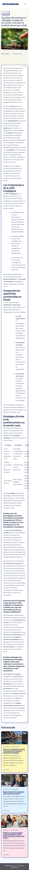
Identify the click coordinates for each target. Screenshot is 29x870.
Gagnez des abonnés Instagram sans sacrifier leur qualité (13, 792)
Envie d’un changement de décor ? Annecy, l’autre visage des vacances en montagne (14, 751)
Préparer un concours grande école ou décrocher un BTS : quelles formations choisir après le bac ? (13, 835)
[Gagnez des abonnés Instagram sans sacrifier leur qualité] (14, 780)
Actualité (5, 13)
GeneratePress (14, 867)
